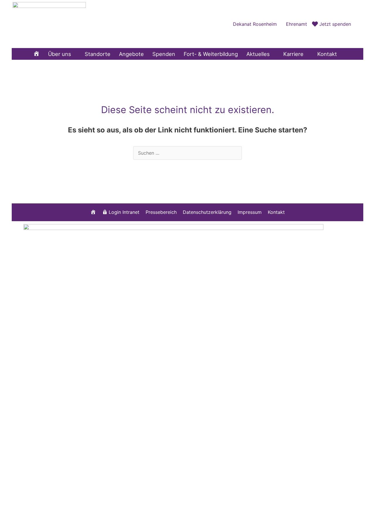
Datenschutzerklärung (207, 212)
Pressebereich (161, 212)
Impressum (250, 212)
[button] (357, 24)
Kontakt (276, 212)
